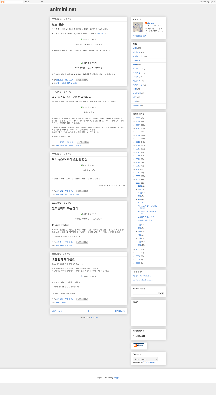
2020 (138, 139)
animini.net (63, 9)
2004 (138, 256)
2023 (138, 128)
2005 (138, 253)
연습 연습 (58, 24)
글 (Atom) (94, 317)
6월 (139, 228)
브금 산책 (137, 105)
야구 (135, 97)
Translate (152, 362)
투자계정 (136, 73)
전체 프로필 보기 (139, 36)
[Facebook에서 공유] (85, 80)
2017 (138, 149)
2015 (138, 156)
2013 (138, 162)
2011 (138, 169)
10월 (140, 193)
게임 (135, 48)
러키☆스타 (60, 145)
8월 (139, 200)
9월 (139, 196)
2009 (138, 176)
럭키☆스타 (60, 194)
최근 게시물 (57, 311)
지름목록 (77, 145)
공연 (135, 101)
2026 (138, 118)
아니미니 (150, 23)
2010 (138, 173)
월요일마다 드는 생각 (65, 208)
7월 (139, 225)
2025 (138, 122)
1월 (139, 245)
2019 (138, 142)
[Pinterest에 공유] (87, 80)
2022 (138, 132)
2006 (138, 249)
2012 (138, 166)
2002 (138, 263)
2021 (138, 135)
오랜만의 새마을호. (64, 259)
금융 (135, 64)
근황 (58, 83)
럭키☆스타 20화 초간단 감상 (70, 159)
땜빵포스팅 (60, 245)
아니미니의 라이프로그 (142, 276)
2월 (139, 242)
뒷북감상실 (137, 85)
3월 (139, 238)
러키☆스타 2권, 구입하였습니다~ (72, 97)
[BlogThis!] (80, 80)
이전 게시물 (120, 311)
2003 (138, 260)
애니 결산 (137, 93)
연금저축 (136, 81)
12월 (140, 186)
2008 (138, 179)
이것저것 (74, 83)
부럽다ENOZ (65, 83)
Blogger (116, 378)
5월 (139, 231)
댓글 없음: (69, 80)
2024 (138, 125)
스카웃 (135, 77)
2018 (138, 145)
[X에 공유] (82, 80)
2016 (138, 152)
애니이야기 (69, 145)
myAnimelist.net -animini (142, 280)
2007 (138, 183)
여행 (135, 89)
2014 (138, 159)
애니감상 (68, 194)
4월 (139, 235)
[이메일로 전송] (77, 80)
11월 (140, 189)
